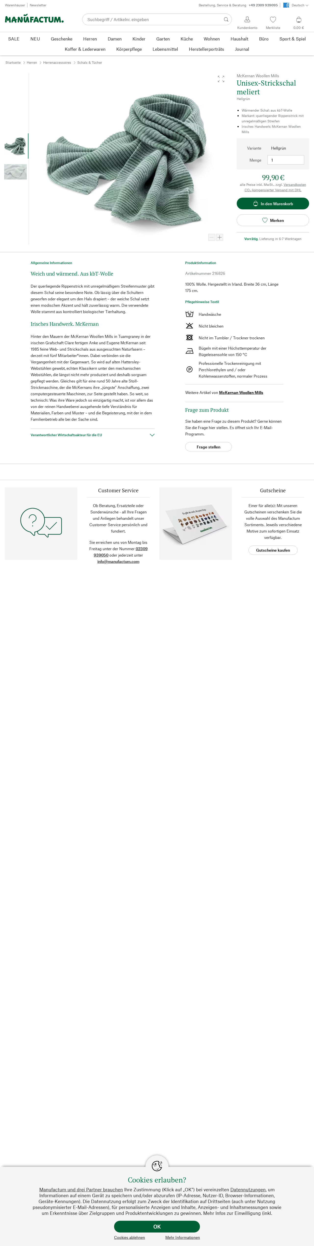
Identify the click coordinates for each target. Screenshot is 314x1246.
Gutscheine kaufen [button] (273, 550)
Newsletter (38, 5)
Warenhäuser (15, 5)
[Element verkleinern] (211, 237)
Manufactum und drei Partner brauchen (81, 1189)
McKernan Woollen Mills (241, 392)
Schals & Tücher (89, 62)
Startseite (13, 62)
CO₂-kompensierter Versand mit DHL (273, 190)
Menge (255, 160)
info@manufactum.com (118, 561)
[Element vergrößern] (219, 237)
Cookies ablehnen (129, 1237)
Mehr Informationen (182, 1237)
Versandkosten (295, 184)
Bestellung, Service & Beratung (238, 5)
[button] (221, 79)
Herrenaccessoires (57, 62)
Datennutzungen (248, 1189)
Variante (254, 148)
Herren (32, 62)
